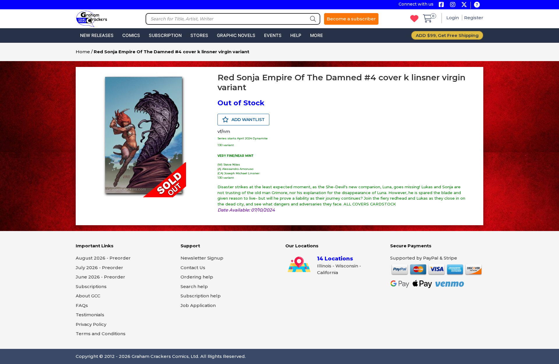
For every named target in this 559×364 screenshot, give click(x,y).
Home (83, 51)
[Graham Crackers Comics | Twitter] (464, 5)
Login (453, 17)
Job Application (198, 305)
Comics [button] (131, 35)
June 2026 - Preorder (100, 277)
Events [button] (273, 35)
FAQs (82, 305)
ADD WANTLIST (247, 119)
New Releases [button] (97, 35)
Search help (194, 286)
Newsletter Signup (202, 258)
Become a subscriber (351, 19)
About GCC (88, 296)
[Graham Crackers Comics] (92, 18)
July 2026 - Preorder (99, 267)
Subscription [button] (165, 35)
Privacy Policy (91, 324)
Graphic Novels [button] (236, 35)
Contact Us (193, 267)
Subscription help (201, 296)
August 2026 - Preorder (103, 258)
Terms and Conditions (100, 333)
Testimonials (90, 314)
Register (473, 17)
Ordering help (197, 277)
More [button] (316, 35)
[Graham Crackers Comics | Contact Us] (476, 5)
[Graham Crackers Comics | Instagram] (452, 5)
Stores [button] (199, 35)
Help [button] (295, 35)
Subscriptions (91, 286)
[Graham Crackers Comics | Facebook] (441, 5)
